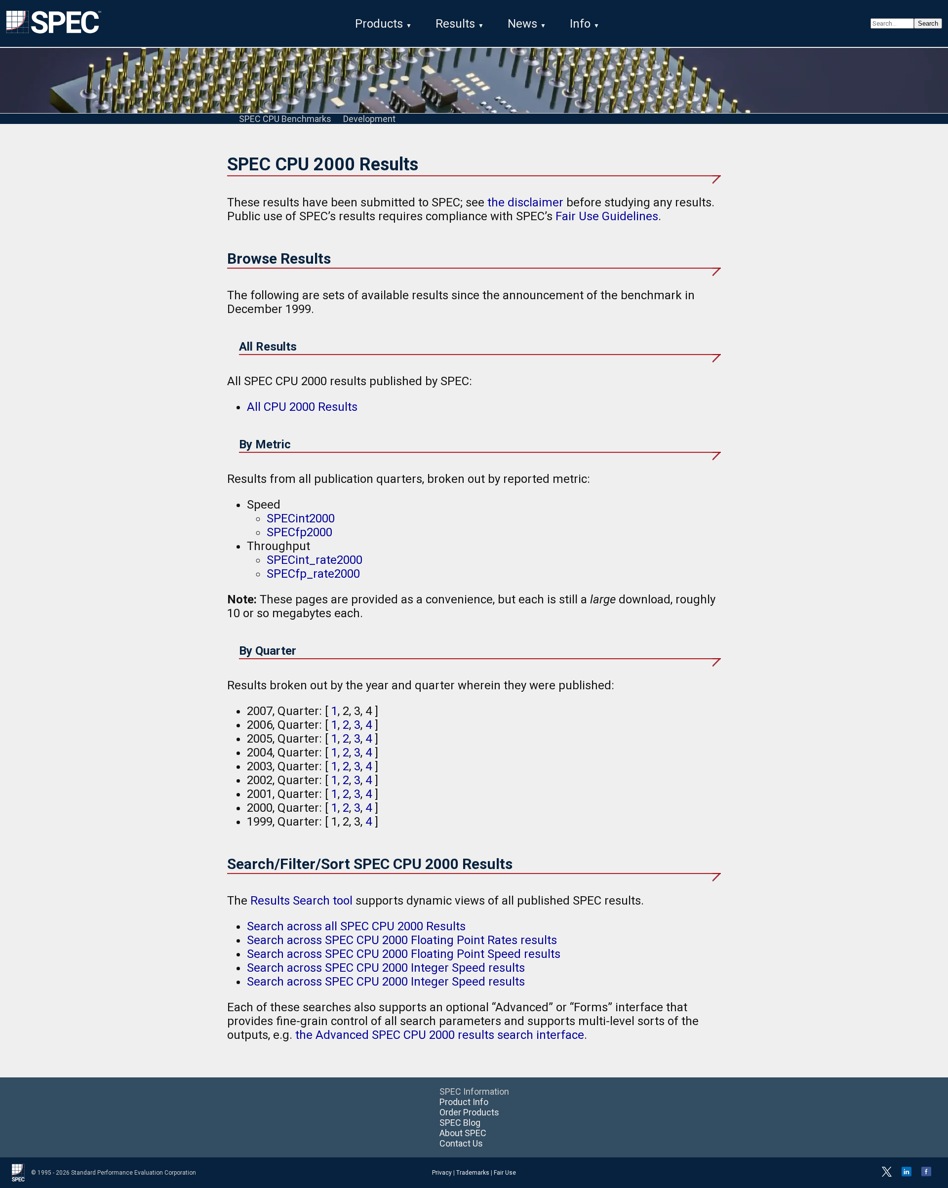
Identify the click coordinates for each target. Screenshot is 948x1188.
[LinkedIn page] (906, 1174)
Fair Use (505, 1172)
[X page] (887, 1174)
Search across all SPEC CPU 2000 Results (356, 926)
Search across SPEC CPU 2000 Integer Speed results (386, 968)
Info (580, 24)
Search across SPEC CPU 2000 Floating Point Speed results (403, 954)
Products (379, 24)
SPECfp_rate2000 (313, 574)
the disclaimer (525, 202)
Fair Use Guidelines (606, 216)
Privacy (442, 1172)
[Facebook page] (926, 1174)
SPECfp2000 (299, 532)
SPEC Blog (459, 1122)
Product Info (463, 1102)
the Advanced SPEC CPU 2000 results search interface (439, 1035)
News (522, 24)
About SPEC (462, 1133)
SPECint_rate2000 (314, 560)
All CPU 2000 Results (302, 407)
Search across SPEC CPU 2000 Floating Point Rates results (402, 940)
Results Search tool (301, 901)
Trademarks (472, 1172)
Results (455, 24)
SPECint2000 (301, 518)
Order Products (469, 1112)
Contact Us (461, 1143)
